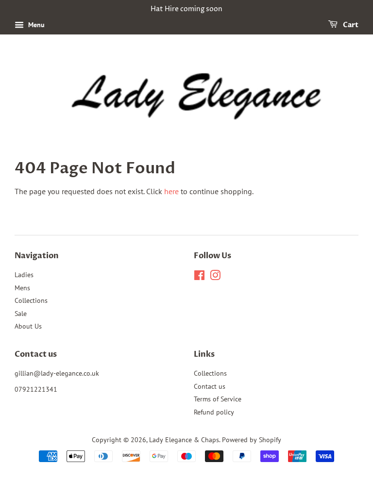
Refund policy (214, 412)
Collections (31, 300)
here (171, 191)
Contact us (209, 386)
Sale (21, 313)
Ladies (24, 274)
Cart (349, 25)
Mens (22, 287)
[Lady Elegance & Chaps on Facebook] (199, 277)
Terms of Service (217, 399)
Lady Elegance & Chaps (184, 439)
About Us (28, 326)
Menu (35, 24)
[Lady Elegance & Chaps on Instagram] (215, 277)
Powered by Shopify (251, 439)
